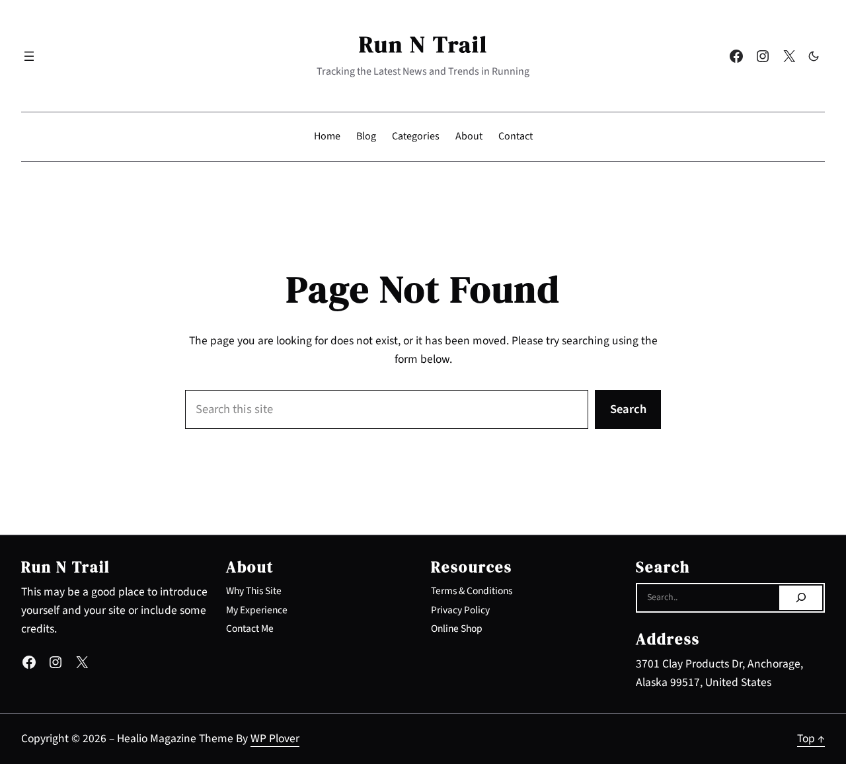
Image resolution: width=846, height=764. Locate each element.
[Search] (800, 598)
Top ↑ (811, 738)
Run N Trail (423, 44)
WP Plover (274, 738)
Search (628, 409)
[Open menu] (29, 56)
